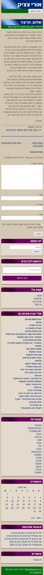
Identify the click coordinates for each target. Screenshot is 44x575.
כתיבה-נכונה (36, 451)
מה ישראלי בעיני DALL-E (20, 541)
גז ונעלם (38, 387)
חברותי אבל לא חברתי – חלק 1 (28, 399)
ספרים (39, 457)
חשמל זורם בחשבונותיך (31, 408)
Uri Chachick (36, 572)
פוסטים (38, 463)
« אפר (39, 517)
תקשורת (38, 472)
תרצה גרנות (11, 130)
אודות (39, 295)
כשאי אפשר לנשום (33, 363)
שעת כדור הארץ (35, 390)
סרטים (39, 460)
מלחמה (38, 360)
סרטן (26, 130)
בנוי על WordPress (33, 569)
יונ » (32, 517)
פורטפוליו (38, 298)
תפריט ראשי (35, 11)
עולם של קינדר (35, 402)
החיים (30, 127)
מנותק (39, 322)
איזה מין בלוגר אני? (33, 372)
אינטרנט (38, 425)
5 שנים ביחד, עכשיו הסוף (30, 396)
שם (40, 195)
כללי (40, 445)
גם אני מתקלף (35, 352)
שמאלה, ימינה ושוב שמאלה (29, 337)
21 (12, 504)
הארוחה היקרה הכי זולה (31, 369)
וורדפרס (38, 437)
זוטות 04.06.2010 (33, 319)
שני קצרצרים (36, 405)
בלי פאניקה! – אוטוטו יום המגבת (27, 378)
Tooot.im (37, 559)
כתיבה (39, 448)
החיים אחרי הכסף (34, 384)
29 (6, 508)
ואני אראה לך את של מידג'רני (23, 532)
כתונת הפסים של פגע (32, 357)
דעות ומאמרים (36, 431)
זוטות (39, 440)
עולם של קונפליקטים (32, 340)
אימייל (39, 204)
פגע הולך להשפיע (34, 355)
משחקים (38, 454)
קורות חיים (37, 301)
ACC (36, 130)
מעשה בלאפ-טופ (34, 349)
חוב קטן (38, 375)
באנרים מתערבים (34, 328)
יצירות (39, 442)
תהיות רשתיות (35, 325)
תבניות (39, 469)
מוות (31, 130)
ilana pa (38, 544)
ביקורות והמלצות (35, 428)
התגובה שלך (37, 163)
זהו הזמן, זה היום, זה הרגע (30, 393)
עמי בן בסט (37, 538)
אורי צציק (29, 4)
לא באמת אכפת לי (34, 366)
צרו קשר (38, 304)
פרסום (19, 130)
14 (12, 501)
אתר (41, 214)
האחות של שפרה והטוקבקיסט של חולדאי (24, 334)
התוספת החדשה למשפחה (30, 381)
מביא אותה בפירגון (33, 331)
